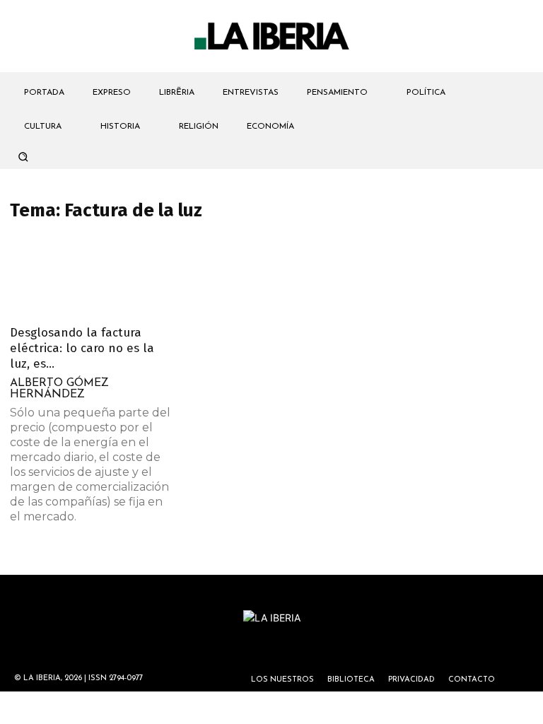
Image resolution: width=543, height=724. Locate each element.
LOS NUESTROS (282, 680)
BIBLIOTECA (351, 680)
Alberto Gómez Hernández (59, 389)
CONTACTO (471, 680)
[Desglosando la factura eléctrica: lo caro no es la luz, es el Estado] (90, 276)
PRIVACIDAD (411, 680)
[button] (22, 156)
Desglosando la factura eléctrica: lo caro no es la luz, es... (82, 348)
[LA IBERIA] (271, 36)
